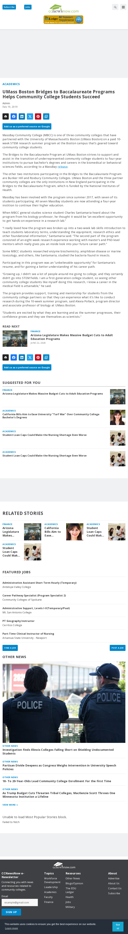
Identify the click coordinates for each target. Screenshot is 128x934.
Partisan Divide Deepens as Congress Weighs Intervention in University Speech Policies (59, 767)
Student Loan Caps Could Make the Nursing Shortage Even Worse (44, 434)
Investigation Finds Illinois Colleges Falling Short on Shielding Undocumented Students (58, 751)
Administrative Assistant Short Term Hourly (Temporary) (39, 582)
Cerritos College (12, 625)
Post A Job (118, 648)
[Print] (5, 116)
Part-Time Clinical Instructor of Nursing (28, 633)
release (63, 166)
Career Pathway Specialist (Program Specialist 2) (34, 595)
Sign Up (11, 912)
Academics (11, 84)
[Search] (115, 7)
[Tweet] (30, 116)
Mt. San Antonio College (17, 612)
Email (5, 896)
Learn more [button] (11, 928)
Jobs (27, 7)
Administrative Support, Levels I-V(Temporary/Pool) (36, 608)
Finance (36, 331)
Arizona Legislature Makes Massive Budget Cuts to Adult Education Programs (72, 337)
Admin (6, 103)
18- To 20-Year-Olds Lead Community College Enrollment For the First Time (56, 781)
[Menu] (123, 7)
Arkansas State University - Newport (24, 638)
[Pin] (38, 116)
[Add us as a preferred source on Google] (46, 116)
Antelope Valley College (16, 587)
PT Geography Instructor (18, 621)
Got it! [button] (118, 926)
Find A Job (10, 648)
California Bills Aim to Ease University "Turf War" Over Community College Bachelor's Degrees (50, 416)
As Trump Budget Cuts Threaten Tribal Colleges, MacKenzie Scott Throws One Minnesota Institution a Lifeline (58, 795)
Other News (14, 656)
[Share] (14, 116)
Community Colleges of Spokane (22, 599)
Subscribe (9, 7)
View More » (10, 804)
